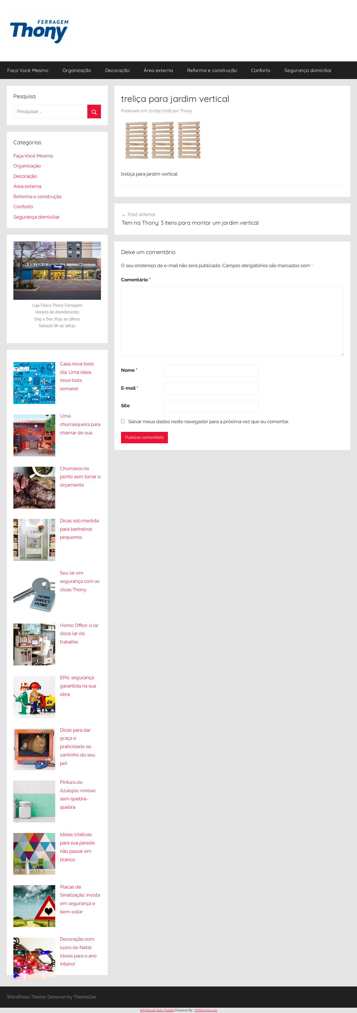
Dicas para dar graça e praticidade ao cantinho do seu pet (77, 746)
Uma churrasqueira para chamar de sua (80, 424)
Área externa (158, 70)
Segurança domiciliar (308, 70)
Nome (129, 370)
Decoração (117, 70)
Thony (186, 110)
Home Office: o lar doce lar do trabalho (79, 633)
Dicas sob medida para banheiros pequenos (79, 529)
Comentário (136, 279)
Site (125, 405)
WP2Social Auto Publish (157, 1010)
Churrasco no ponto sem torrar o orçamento (80, 477)
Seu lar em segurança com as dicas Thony (80, 581)
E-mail (129, 388)
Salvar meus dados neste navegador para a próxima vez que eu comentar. (208, 421)
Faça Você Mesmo (27, 70)
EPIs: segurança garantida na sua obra (78, 686)
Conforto (260, 70)
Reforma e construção (212, 70)
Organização (76, 70)
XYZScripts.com (206, 1010)
